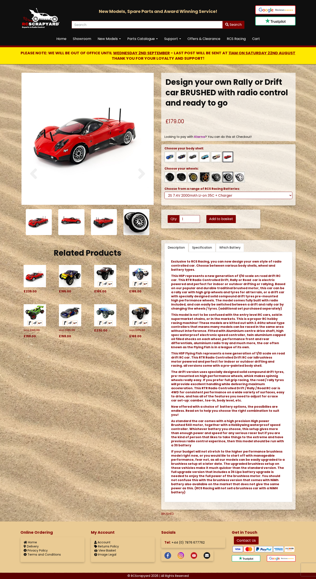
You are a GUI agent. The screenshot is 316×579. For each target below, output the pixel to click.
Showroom (82, 38)
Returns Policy (108, 546)
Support (171, 38)
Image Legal (106, 554)
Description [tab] (176, 247)
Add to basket (221, 218)
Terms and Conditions (44, 554)
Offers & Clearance (203, 38)
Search (235, 24)
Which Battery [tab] (230, 247)
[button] (33, 185)
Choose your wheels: (181, 169)
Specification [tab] (202, 247)
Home (61, 38)
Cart (256, 38)
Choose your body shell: (184, 148)
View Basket (107, 550)
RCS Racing (236, 38)
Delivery (32, 546)
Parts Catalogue (141, 38)
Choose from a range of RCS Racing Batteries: (202, 189)
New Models (108, 38)
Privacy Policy (37, 550)
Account (103, 542)
